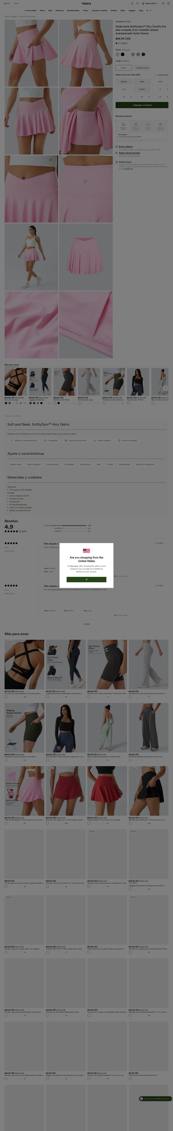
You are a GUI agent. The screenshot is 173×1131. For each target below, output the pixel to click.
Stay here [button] (74, 566)
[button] (86, 551)
